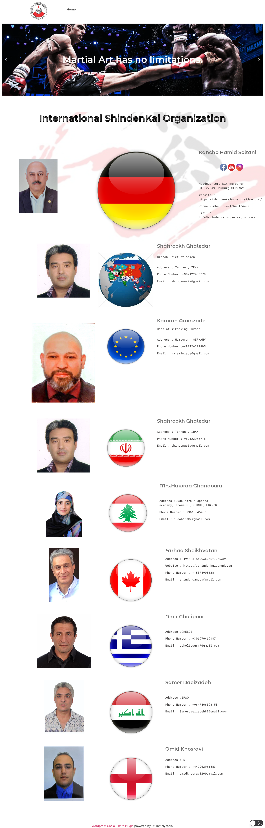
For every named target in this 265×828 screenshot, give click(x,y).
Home (71, 9)
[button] (6, 59)
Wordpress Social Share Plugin (113, 826)
